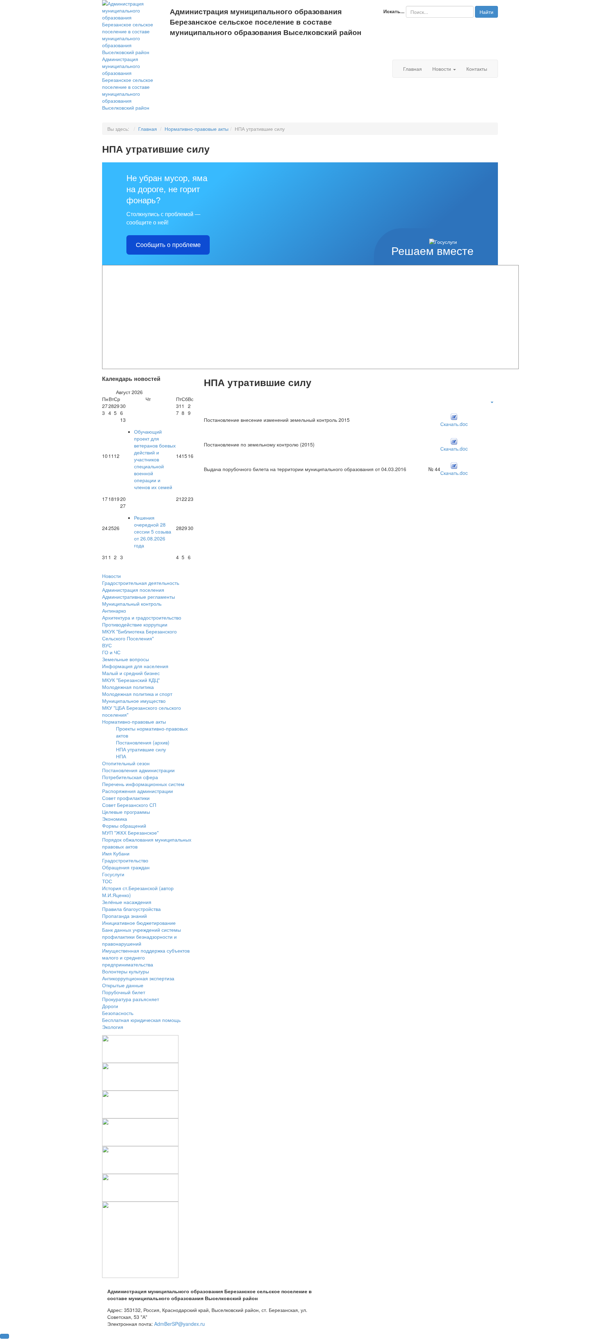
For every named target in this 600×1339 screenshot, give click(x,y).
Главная (412, 68)
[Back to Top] (4, 1336)
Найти (486, 11)
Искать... (394, 11)
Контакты (476, 68)
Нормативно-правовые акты (196, 128)
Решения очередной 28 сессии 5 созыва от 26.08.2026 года (152, 531)
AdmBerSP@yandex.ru (179, 1323)
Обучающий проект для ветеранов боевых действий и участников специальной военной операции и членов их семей (155, 459)
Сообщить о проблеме (168, 244)
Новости (442, 68)
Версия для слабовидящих (219, 48)
